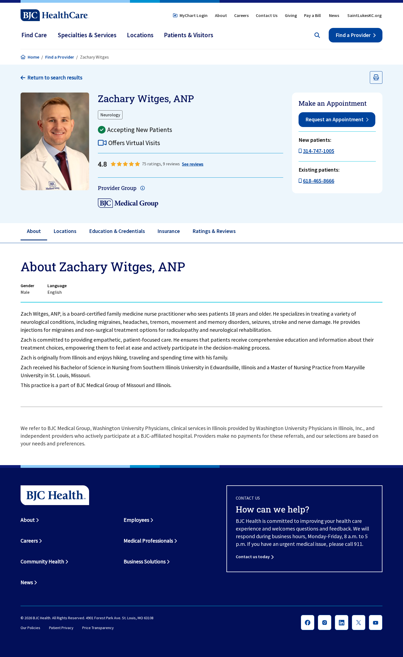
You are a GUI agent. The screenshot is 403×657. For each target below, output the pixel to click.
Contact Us (266, 15)
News (334, 15)
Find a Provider (353, 35)
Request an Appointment (334, 119)
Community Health (42, 561)
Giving (291, 15)
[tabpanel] (201, 325)
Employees (136, 520)
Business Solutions (145, 561)
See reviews (192, 164)
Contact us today (253, 556)
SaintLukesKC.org (364, 15)
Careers (241, 15)
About (221, 15)
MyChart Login (194, 15)
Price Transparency (98, 627)
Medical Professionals (148, 540)
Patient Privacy (61, 627)
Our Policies (30, 627)
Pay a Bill (312, 15)
